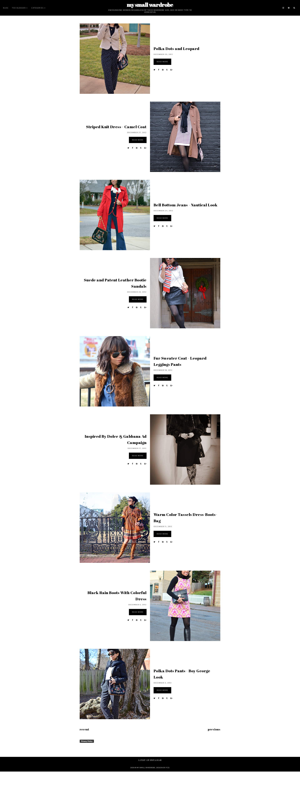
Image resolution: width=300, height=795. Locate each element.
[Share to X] (154, 69)
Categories (37, 8)
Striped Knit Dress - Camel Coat (116, 126)
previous (214, 729)
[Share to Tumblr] (167, 69)
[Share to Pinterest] (163, 69)
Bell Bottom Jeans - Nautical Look (186, 204)
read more (162, 62)
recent (84, 729)
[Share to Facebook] (158, 69)
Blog (5, 8)
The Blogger (19, 8)
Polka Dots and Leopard (176, 48)
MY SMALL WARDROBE (150, 4)
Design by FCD (162, 767)
